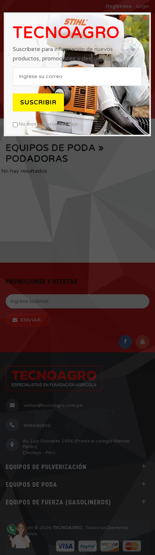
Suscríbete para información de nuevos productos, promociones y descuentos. (63, 54)
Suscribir (38, 102)
